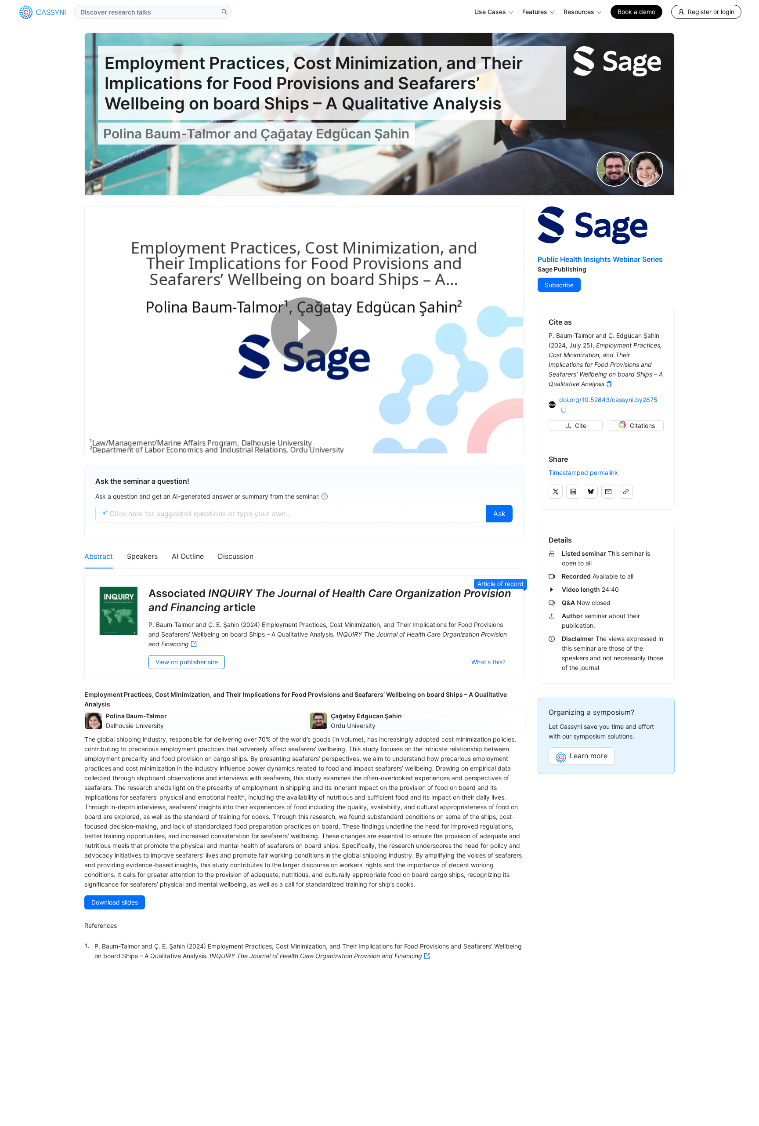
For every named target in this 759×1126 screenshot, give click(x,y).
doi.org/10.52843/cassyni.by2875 (608, 399)
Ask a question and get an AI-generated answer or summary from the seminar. (207, 496)
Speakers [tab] (142, 556)
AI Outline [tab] (188, 556)
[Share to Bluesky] (591, 492)
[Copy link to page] (626, 492)
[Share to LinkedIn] (573, 492)
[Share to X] (556, 492)
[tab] (235, 556)
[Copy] (609, 384)
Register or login (711, 11)
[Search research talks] (224, 12)
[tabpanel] (304, 771)
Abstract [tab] (98, 556)
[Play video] (304, 330)
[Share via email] (608, 492)
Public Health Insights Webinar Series (600, 259)
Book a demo (636, 11)
